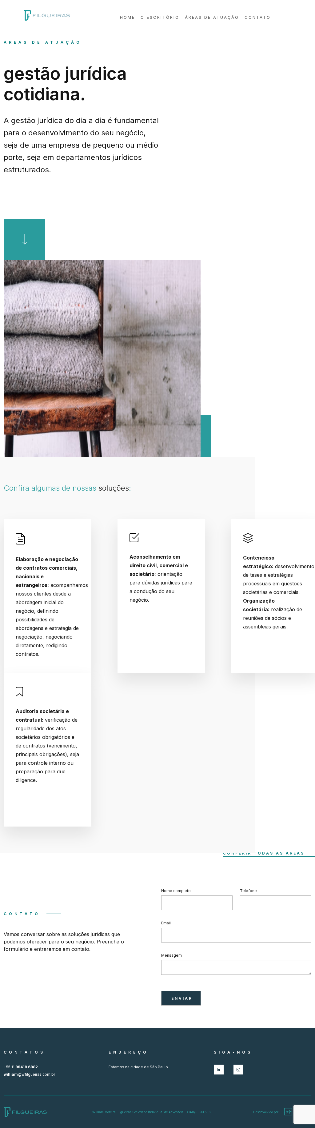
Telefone (248, 890)
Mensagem (171, 955)
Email (166, 923)
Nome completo (176, 890)
